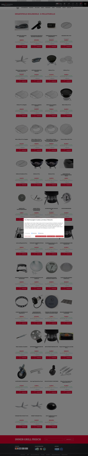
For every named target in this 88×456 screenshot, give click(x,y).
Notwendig (28, 233)
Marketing (41, 233)
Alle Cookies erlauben (59, 236)
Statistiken (35, 233)
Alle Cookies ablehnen (51, 236)
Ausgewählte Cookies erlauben (41, 236)
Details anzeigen (27, 236)
